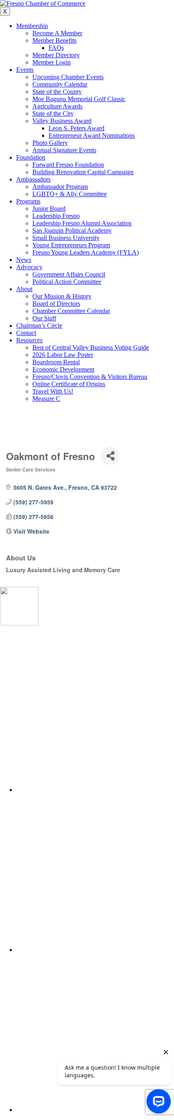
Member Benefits (54, 40)
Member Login (51, 62)
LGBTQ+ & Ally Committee (69, 193)
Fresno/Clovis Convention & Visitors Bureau (89, 376)
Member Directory (56, 55)
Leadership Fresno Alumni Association (82, 223)
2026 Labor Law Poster (62, 354)
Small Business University (66, 237)
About (24, 288)
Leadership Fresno (56, 215)
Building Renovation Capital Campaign (83, 172)
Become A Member (57, 33)
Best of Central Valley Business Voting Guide (90, 347)
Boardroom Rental (56, 362)
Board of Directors (56, 303)
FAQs (56, 47)
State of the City (53, 113)
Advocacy (29, 267)
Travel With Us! (52, 391)
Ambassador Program (60, 186)
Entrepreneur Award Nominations (92, 135)
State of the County (57, 91)
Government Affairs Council (68, 274)
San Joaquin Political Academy (72, 230)
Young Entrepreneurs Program (71, 245)
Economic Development (63, 369)
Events (25, 69)
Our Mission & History (61, 296)
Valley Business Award (61, 120)
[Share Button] (110, 456)
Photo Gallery (50, 142)
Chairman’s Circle (39, 325)
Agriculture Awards (57, 106)
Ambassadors (33, 179)
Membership (32, 25)
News (23, 259)
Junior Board (49, 208)
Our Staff (44, 318)
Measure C (46, 398)
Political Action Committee (66, 281)
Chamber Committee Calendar (71, 310)
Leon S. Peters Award (76, 128)
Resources (29, 340)
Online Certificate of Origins (68, 384)
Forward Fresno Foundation (68, 164)
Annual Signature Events (64, 150)
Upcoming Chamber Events (68, 77)
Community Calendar (59, 84)
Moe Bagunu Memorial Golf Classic (78, 98)
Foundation (30, 157)
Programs (28, 201)
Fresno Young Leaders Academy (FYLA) (85, 252)
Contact (26, 332)
